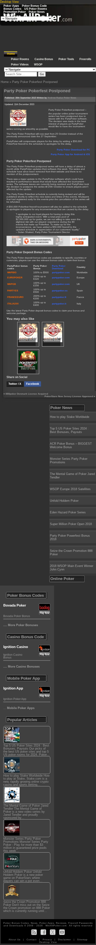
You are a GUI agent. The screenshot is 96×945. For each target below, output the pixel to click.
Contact (32, 939)
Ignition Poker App (14, 699)
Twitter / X (15, 384)
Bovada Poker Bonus (16, 616)
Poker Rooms (20, 59)
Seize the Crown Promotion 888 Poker (71, 552)
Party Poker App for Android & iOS (70, 154)
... (18, 708)
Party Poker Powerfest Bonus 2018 (70, 537)
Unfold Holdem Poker (64, 500)
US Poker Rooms (35, 8)
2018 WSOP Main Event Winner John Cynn (71, 567)
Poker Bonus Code (34, 5)
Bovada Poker (14, 605)
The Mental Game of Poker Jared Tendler (72, 475)
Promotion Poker (14, 11)
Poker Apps (11, 5)
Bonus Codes (12, 8)
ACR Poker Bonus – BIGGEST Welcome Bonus (71, 445)
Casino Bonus (43, 59)
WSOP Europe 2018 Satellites (70, 489)
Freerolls (9, 14)
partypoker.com (61, 272)
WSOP (38, 64)
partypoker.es (60, 290)
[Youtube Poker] (62, 932)
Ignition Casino (15, 647)
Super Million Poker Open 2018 (71, 524)
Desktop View (9, 1)
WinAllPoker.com (56, 925)
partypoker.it (59, 303)
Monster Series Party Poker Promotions (68, 460)
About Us (15, 939)
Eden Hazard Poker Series (68, 512)
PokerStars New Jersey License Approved (69, 396)
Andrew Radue (55, 98)
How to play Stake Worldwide (69, 417)
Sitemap (82, 939)
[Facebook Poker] (43, 932)
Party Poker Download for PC (73, 149)
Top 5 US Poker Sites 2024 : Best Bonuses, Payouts (69, 430)
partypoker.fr (59, 297)
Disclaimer (65, 939)
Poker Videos (20, 64)
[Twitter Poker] (52, 932)
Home (11, 53)
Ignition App (13, 688)
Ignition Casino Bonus (12, 656)
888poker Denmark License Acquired (27, 393)
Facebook (32, 384)
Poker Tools (66, 59)
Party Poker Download (58, 267)
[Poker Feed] (34, 932)
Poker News (37, 11)
